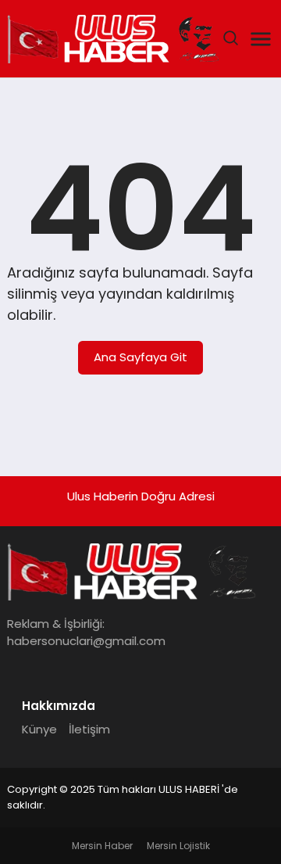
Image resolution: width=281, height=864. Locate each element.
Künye (39, 729)
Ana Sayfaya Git (140, 357)
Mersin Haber (102, 845)
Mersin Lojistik (178, 845)
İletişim (89, 729)
